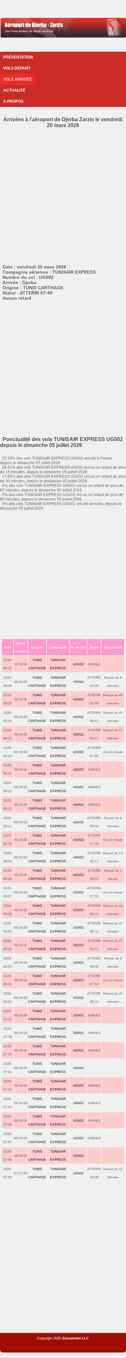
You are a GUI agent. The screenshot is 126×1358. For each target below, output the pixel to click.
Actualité (14, 90)
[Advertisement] (63, 195)
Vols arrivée (17, 79)
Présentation (18, 57)
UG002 (78, 664)
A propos (13, 101)
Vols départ (16, 68)
